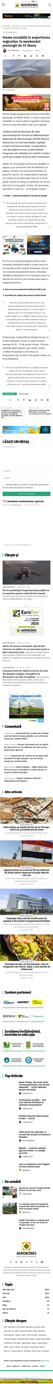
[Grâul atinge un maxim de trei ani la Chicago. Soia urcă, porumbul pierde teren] (26, 810)
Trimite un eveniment (33, 505)
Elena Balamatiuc (14, 50)
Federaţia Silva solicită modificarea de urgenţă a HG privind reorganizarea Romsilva (26, 919)
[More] (43, 55)
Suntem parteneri (18, 992)
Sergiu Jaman (27, 1194)
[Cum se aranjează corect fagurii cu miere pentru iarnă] (10, 1168)
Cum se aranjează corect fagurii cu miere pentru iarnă (34, 1165)
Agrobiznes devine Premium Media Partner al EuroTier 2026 (34, 1189)
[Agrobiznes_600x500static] (38, 245)
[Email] (36, 55)
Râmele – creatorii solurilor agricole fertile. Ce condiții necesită (32, 1150)
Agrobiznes (26, 1170)
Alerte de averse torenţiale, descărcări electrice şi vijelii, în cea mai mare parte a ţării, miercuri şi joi (26, 649)
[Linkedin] (25, 55)
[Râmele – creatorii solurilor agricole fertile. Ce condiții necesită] (10, 1152)
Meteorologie (23, 394)
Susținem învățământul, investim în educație (22, 1033)
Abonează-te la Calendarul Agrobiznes (17, 545)
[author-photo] (20, 1093)
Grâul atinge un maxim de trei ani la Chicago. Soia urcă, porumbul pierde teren (26, 828)
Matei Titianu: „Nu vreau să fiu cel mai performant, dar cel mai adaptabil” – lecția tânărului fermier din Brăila (34, 1086)
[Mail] (21, 1262)
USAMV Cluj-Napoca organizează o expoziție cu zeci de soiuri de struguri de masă (34, 1222)
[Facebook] (13, 55)
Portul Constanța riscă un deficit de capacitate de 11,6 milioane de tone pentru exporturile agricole (26, 747)
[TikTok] (26, 1262)
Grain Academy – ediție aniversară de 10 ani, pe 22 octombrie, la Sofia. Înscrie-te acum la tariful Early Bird (25, 770)
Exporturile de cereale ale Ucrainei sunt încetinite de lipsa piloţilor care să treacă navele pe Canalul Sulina (26, 736)
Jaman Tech (45, 1361)
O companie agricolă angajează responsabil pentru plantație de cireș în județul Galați (34, 1206)
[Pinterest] (19, 55)
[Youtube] (42, 1262)
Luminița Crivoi (28, 1093)
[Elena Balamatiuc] (5, 50)
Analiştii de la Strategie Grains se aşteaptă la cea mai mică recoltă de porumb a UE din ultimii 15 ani (12, 414)
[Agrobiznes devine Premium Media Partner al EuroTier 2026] (10, 1192)
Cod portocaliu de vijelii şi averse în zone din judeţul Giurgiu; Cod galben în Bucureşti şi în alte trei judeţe (25, 673)
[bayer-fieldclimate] (26, 15)
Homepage (6, 26)
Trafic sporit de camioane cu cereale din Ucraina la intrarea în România (34, 1134)
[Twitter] (31, 1262)
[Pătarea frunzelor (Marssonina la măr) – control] (10, 1120)
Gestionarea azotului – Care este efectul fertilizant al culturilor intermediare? (32, 1102)
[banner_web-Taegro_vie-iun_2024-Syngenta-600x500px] (26, 707)
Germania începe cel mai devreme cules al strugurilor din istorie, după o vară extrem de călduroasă (26, 967)
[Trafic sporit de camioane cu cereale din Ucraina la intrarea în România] (10, 1136)
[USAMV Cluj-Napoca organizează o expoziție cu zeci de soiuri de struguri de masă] (10, 1224)
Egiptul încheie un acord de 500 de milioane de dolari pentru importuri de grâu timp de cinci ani (26, 873)
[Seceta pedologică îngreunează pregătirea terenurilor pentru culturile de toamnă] (26, 573)
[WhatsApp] (31, 55)
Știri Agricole (16, 26)
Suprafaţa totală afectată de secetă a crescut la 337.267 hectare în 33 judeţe (40, 412)
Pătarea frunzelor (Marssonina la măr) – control (33, 1117)
